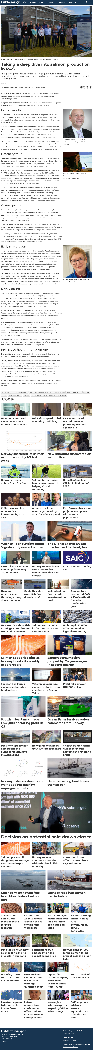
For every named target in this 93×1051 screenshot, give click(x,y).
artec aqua (36, 395)
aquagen (5, 392)
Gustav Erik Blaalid (70, 1047)
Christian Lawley (69, 1040)
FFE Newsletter (61, 2)
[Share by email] (90, 87)
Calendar (73, 2)
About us (33, 2)
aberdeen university (57, 395)
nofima (86, 392)
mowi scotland (15, 395)
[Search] (86, 2)
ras (68, 392)
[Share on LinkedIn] (87, 87)
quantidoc (76, 392)
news (4, 395)
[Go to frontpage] (14, 2)
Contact (42, 2)
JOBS (50, 2)
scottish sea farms (19, 392)
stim (45, 395)
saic (31, 392)
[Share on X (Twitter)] (84, 87)
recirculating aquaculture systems (50, 392)
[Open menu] (90, 2)
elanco (26, 395)
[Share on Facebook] (81, 87)
